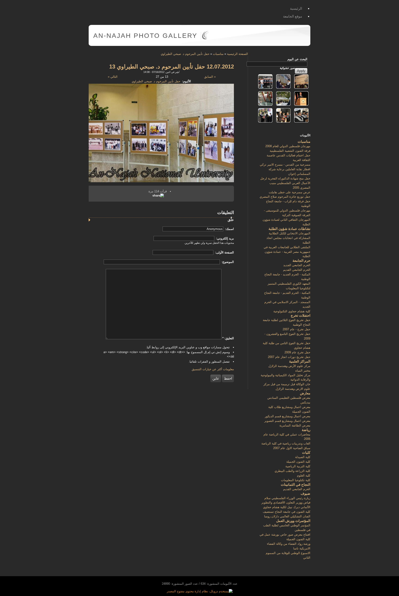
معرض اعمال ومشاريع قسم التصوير (287, 421)
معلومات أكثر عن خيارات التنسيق (213, 369)
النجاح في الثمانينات (295, 484)
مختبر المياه (302, 370)
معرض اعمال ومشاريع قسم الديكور (287, 416)
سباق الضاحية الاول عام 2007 (291, 448)
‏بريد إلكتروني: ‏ (224, 238)
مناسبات (218, 54)
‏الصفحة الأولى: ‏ (224, 252)
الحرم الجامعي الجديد (296, 265)
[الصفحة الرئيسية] (205, 38)
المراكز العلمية (299, 361)
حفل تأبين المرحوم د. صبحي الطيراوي (185, 54)
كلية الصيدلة (302, 457)
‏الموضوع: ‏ (227, 262)
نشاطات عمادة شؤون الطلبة (289, 229)
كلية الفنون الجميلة (298, 461)
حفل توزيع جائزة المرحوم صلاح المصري (285, 196)
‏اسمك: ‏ (229, 229)
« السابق (210, 76)
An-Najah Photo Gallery (145, 35)
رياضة (306, 430)
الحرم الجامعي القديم (296, 269)
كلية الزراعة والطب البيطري (292, 471)
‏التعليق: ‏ (228, 338)
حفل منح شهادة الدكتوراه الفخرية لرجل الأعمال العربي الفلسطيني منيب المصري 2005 (285, 183)
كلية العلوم (303, 475)
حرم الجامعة (301, 260)
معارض (305, 393)
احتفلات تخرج (300, 315)
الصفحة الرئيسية (237, 54)
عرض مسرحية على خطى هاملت (289, 192)
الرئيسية (296, 8)
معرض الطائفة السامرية (294, 425)
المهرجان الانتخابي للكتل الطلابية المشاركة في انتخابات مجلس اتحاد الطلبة (288, 238)
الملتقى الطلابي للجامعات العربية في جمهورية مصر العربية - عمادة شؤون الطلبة (287, 251)
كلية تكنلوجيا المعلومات (295, 480)
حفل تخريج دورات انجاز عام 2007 (289, 357)
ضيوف (305, 493)
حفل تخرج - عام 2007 (296, 329)
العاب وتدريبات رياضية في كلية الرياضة (285, 443)
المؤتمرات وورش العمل (293, 521)
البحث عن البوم (297, 59)
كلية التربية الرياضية (297, 466)
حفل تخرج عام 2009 (297, 352)
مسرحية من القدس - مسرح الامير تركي (285, 164)
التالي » (113, 76)
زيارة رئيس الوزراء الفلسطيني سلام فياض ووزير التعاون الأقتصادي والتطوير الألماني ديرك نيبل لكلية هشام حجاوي (285, 502)
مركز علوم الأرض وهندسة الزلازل (289, 366)
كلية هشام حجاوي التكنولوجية (291, 311)
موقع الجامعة (292, 16)
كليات (306, 452)
